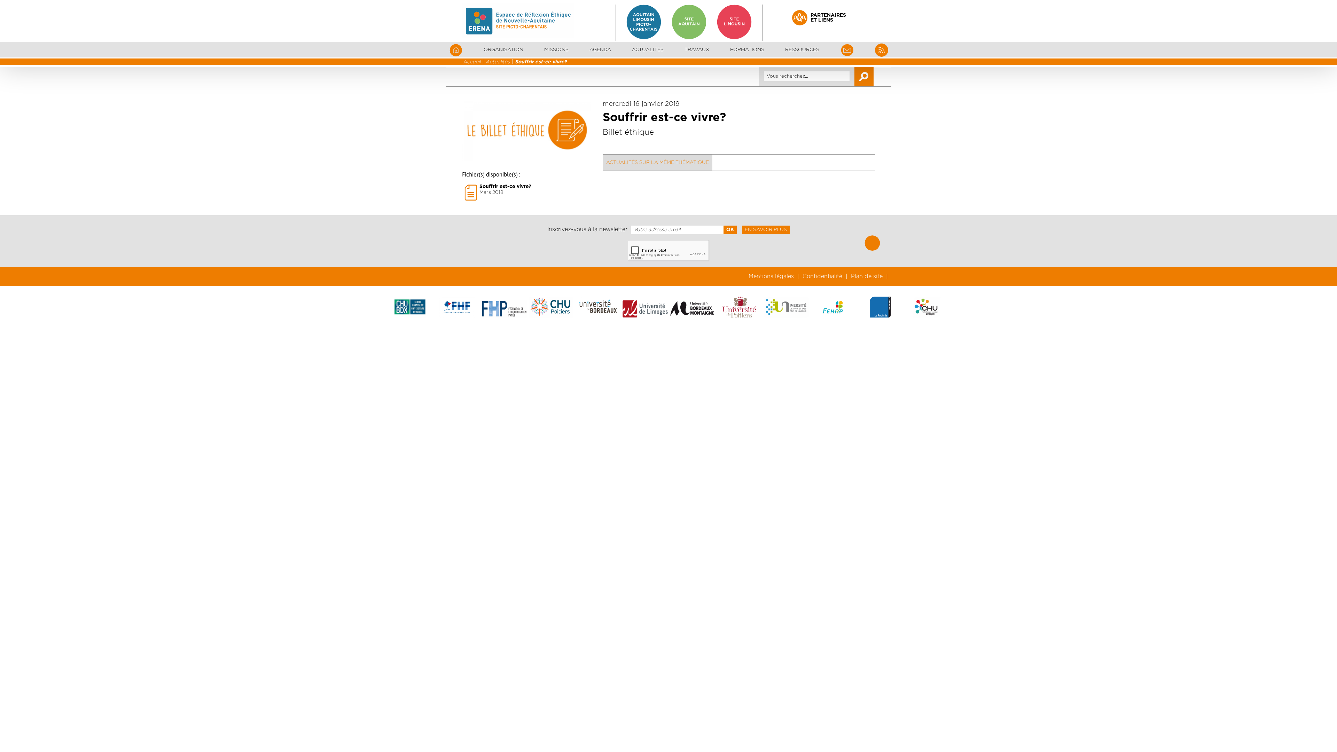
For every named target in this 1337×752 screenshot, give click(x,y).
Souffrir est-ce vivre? (541, 62)
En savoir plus (766, 229)
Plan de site (867, 276)
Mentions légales (771, 276)
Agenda (600, 49)
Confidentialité (822, 276)
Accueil (471, 62)
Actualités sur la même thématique (657, 162)
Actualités (648, 49)
